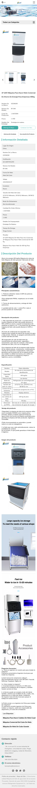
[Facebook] (16, 771)
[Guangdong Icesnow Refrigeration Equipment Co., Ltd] (19, 2)
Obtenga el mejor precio (11, 127)
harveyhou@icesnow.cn (12, 766)
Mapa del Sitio (21, 776)
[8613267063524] (20, 771)
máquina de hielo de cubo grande (16, 726)
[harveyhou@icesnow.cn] (24, 771)
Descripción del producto (27, 134)
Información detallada (10, 134)
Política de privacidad (8, 776)
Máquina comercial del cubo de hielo (17, 722)
